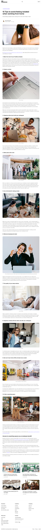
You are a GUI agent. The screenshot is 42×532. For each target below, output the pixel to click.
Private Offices (3, 505)
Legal (2, 524)
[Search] (22, 2)
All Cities (16, 505)
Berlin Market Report (4, 521)
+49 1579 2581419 (18, 517)
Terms (33, 529)
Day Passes (3, 508)
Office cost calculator (4, 520)
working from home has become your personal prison (12, 52)
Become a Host (31, 508)
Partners (30, 507)
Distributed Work (6, 8)
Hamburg (16, 512)
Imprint (40, 529)
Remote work (35, 63)
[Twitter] (18, 522)
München (16, 511)
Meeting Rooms (3, 507)
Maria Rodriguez (8, 20)
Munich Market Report (5, 523)
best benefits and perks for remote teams (21, 439)
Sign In (39, 1)
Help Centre (3, 517)
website (8, 452)
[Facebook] (15, 522)
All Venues (16, 507)
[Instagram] (16, 522)
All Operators (17, 508)
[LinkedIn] (19, 522)
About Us (30, 505)
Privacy (36, 529)
